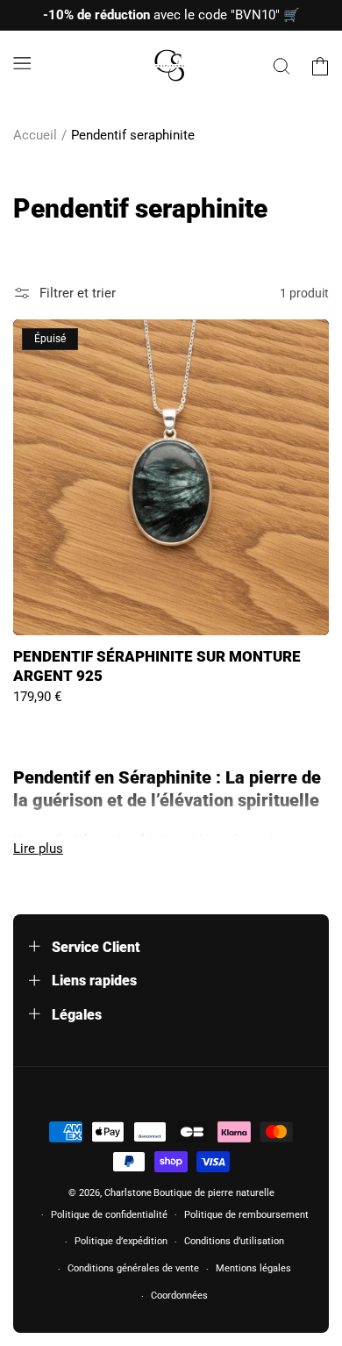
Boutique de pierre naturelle (213, 1193)
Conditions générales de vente (133, 1268)
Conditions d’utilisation (234, 1241)
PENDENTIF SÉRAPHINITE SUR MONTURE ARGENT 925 (157, 666)
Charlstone (128, 1193)
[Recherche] (281, 66)
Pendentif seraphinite (133, 135)
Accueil (35, 135)
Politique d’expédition (121, 1241)
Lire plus (38, 848)
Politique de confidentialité (109, 1215)
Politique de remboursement (246, 1215)
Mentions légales (253, 1268)
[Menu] (22, 63)
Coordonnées (179, 1295)
